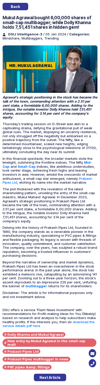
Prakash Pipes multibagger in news (37, 359)
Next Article (50, 377)
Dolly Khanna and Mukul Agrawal (35, 334)
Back (15, 6)
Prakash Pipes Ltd (23, 351)
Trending (51, 38)
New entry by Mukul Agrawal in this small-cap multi (46, 343)
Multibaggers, (33, 38)
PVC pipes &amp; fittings (28, 367)
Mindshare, (12, 38)
